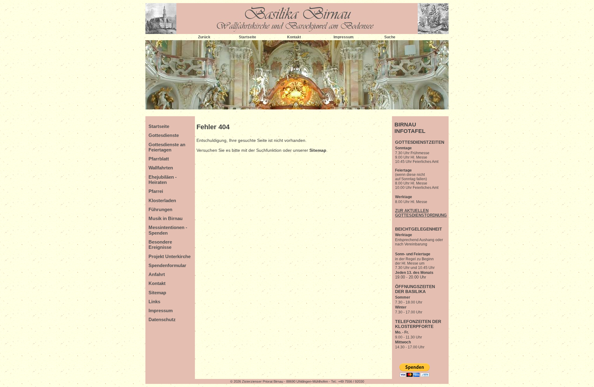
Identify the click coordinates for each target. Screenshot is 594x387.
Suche (389, 37)
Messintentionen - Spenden (167, 230)
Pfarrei (155, 191)
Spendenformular (167, 265)
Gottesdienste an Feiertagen (166, 147)
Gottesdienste (163, 135)
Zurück (204, 37)
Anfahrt (156, 274)
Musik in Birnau (165, 218)
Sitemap (157, 292)
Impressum (344, 37)
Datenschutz (162, 319)
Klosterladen (162, 200)
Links (154, 301)
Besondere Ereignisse (160, 244)
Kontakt (294, 37)
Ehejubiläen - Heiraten (162, 179)
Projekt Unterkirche (169, 256)
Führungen (160, 209)
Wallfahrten (160, 167)
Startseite (247, 37)
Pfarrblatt (158, 158)
